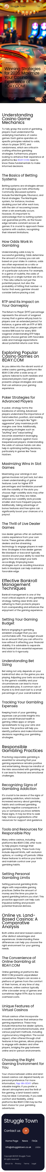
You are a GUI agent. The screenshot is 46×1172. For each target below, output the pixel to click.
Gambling (10, 62)
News (25, 1140)
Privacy (18, 1163)
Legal (34, 1163)
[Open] (39, 6)
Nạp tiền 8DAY (23, 1083)
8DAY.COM (23, 160)
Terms (26, 1163)
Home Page (12, 1140)
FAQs (34, 1140)
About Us (9, 1163)
